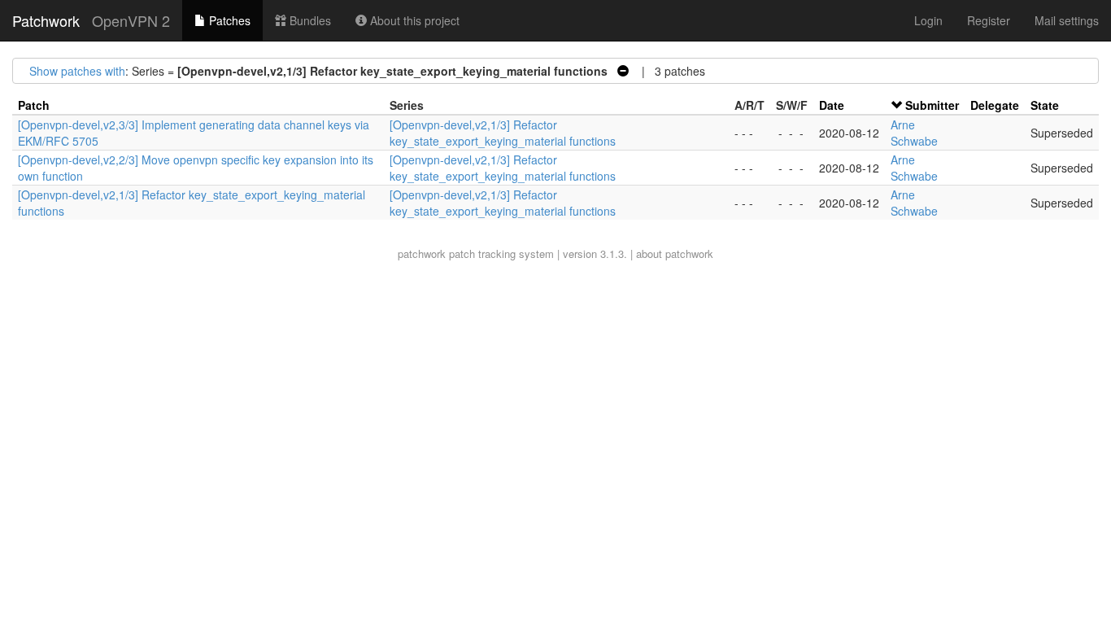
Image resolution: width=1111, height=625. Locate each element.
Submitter (932, 105)
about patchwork (674, 253)
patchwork (422, 253)
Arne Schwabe (914, 132)
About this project (413, 20)
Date (831, 105)
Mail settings (1067, 20)
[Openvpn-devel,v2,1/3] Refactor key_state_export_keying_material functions (503, 132)
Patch (34, 105)
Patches (228, 20)
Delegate (994, 105)
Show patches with (77, 71)
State (1044, 105)
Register (988, 20)
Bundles (308, 20)
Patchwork (46, 20)
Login (928, 20)
